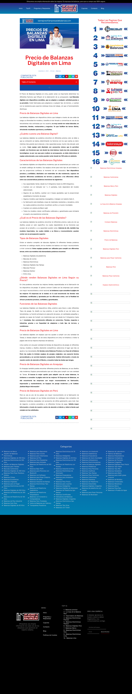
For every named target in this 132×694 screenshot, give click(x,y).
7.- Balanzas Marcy (70, 628)
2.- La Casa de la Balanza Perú (72, 613)
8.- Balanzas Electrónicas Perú (72, 631)
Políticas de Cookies (50, 635)
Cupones (84, 8)
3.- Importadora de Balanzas (73, 616)
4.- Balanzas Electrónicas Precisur (72, 619)
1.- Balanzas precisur (70, 610)
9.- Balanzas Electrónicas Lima (72, 635)
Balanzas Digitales (52, 160)
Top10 (28, 8)
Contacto (94, 8)
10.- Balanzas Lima (70, 638)
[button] (57, 76)
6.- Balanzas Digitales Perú (73, 626)
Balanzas (58, 71)
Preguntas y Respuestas (42, 8)
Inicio (21, 8)
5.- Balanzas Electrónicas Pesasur (72, 623)
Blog (102, 8)
